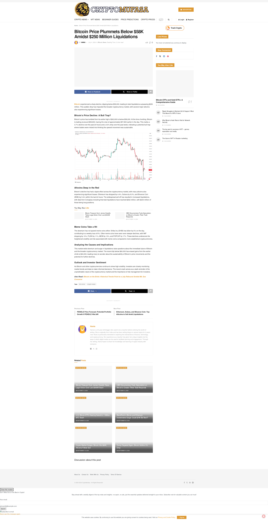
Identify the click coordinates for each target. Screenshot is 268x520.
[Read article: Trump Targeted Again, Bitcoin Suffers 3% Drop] (134, 439)
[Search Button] (168, 19)
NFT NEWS (95, 19)
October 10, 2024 (132, 219)
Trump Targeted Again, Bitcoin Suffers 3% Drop (132, 446)
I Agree (181, 517)
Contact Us (85, 474)
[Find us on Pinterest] (168, 56)
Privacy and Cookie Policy (166, 517)
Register (190, 20)
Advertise (187, 10)
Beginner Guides (110, 19)
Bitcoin (77, 104)
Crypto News (80, 19)
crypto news (91, 284)
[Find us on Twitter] (160, 56)
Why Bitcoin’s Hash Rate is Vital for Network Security (176, 121)
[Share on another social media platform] (150, 92)
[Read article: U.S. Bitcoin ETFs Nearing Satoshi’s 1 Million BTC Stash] (93, 409)
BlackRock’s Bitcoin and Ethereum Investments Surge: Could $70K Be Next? (132, 416)
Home (76, 25)
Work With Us (94, 474)
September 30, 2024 (83, 420)
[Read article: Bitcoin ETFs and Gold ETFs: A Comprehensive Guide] (175, 83)
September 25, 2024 (124, 420)
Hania (83, 42)
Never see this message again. (10, 514)
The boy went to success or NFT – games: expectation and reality (175, 130)
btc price (82, 284)
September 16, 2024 (124, 450)
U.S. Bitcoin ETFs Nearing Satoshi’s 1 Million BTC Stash (93, 416)
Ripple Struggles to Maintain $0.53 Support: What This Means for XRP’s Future (178, 112)
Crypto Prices (148, 19)
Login (182, 20)
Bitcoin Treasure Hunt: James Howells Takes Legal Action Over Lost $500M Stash (97, 215)
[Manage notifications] (263, 516)
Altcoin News (81, 428)
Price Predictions (130, 19)
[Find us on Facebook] (156, 56)
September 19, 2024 (83, 450)
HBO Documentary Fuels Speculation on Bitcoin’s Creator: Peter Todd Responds (138, 215)
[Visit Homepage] (112, 9)
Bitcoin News (102, 42)
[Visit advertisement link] (175, 28)
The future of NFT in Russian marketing (174, 138)
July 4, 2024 (92, 42)
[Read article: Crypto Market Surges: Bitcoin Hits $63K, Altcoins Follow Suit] (93, 439)
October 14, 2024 (91, 219)
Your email (3, 499)
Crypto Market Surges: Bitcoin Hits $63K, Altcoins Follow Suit (91, 446)
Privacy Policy (104, 474)
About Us (77, 474)
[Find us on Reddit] (164, 56)
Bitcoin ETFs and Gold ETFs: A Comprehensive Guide (169, 101)
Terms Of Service (116, 474)
